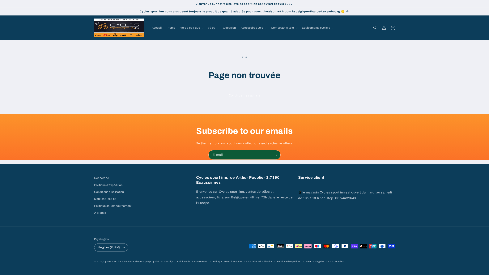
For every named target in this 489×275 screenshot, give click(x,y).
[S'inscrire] (276, 154)
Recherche (101, 178)
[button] (191, 28)
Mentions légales (105, 198)
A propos (100, 212)
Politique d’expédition (289, 261)
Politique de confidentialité (227, 261)
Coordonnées (336, 261)
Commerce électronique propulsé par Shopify (147, 261)
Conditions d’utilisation (259, 261)
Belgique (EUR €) (109, 247)
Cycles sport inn (113, 261)
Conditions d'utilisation (109, 191)
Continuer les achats (244, 95)
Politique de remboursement (113, 205)
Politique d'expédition (108, 185)
